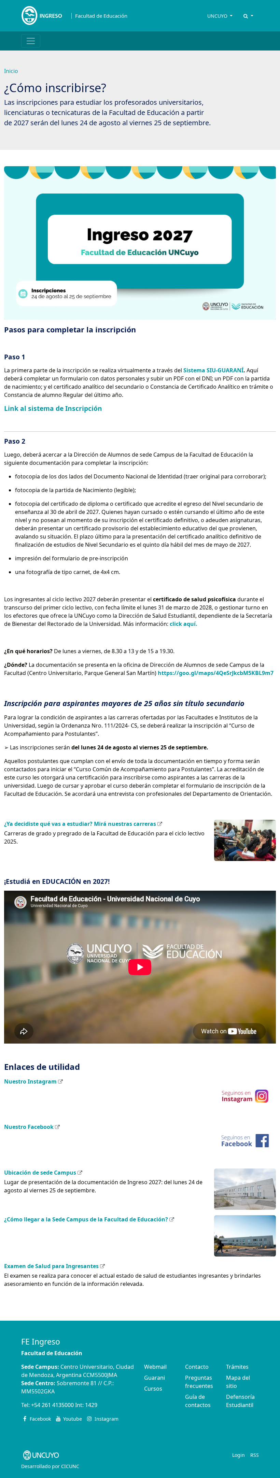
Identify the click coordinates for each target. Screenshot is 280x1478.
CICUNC (70, 1466)
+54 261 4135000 (52, 1405)
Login (238, 1455)
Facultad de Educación (101, 16)
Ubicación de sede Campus (40, 1172)
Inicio (11, 71)
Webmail (155, 1367)
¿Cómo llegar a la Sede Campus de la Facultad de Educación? (86, 1219)
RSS (254, 1455)
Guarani (154, 1377)
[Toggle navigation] (30, 41)
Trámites (237, 1367)
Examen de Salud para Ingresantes (51, 1266)
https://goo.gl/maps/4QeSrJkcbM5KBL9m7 (216, 673)
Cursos (153, 1388)
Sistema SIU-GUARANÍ (213, 370)
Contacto (197, 1367)
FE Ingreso (40, 1341)
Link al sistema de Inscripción (53, 408)
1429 (91, 1405)
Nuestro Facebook (29, 1127)
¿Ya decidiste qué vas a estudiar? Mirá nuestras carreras (80, 824)
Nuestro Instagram (30, 1081)
